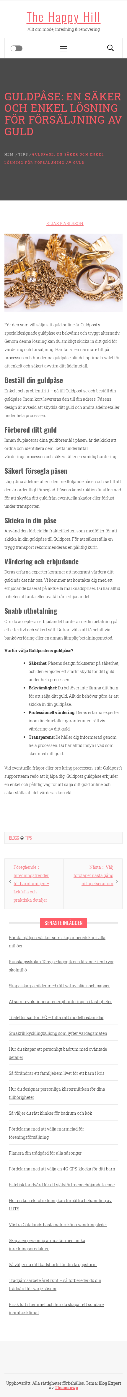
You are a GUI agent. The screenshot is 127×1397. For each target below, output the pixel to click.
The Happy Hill (64, 16)
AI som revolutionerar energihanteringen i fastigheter (60, 1001)
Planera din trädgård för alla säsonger (45, 1153)
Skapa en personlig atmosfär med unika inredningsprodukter (47, 1244)
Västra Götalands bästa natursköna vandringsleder (58, 1224)
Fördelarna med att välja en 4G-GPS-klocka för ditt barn (62, 1169)
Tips (28, 838)
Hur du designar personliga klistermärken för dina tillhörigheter (57, 1093)
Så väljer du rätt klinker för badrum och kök (50, 1113)
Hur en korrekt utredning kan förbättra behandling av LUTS (60, 1205)
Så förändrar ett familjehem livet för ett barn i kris (57, 1073)
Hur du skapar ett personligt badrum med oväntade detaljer (58, 1053)
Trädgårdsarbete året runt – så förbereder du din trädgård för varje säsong (55, 1284)
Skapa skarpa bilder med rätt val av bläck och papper (59, 985)
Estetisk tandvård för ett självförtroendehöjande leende (62, 1184)
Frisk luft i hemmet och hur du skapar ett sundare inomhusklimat (56, 1308)
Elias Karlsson (65, 223)
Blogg (14, 838)
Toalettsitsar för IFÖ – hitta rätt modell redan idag (57, 1017)
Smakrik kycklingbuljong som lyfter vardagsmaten (58, 1033)
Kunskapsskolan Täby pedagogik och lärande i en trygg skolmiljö (62, 966)
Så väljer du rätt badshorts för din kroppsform (53, 1264)
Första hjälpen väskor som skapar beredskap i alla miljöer (57, 942)
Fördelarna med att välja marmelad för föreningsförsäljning (46, 1133)
